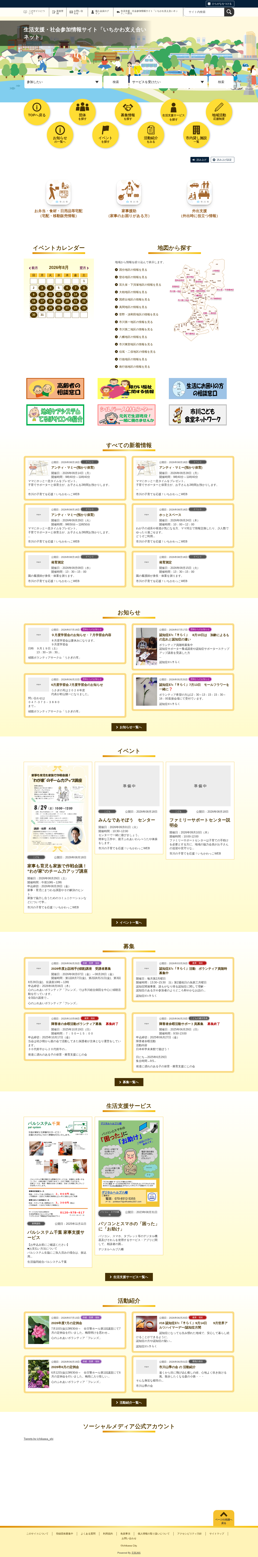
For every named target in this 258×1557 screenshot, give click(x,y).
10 (42, 294)
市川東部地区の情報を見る (136, 344)
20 (67, 301)
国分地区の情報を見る (133, 269)
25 (50, 308)
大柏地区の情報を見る (133, 292)
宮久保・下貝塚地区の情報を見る (140, 284)
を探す (82, 116)
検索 (116, 82)
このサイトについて (37, 12)
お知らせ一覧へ (131, 727)
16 (33, 301)
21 (75, 301)
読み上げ (201, 159)
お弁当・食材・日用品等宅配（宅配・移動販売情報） (58, 213)
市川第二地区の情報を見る (136, 329)
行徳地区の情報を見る (133, 359)
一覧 (196, 139)
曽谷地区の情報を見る (133, 277)
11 (50, 294)
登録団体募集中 (64, 1533)
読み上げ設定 (224, 159)
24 (42, 308)
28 (75, 308)
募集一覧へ (131, 1082)
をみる (151, 139)
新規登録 (60, 12)
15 (83, 294)
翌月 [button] (83, 268)
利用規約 (108, 1533)
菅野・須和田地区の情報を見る (138, 314)
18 (50, 301)
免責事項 (125, 1533)
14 (75, 294)
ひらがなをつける (222, 3)
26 (58, 308)
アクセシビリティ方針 (189, 1533)
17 (42, 301)
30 (33, 314)
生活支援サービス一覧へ (130, 1277)
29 (83, 308)
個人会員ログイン (102, 12)
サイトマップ (216, 1533)
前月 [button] (35, 268)
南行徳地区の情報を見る (134, 366)
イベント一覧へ (131, 922)
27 (67, 308)
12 (58, 294)
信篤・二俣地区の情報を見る (137, 351)
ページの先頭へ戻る (223, 1521)
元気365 (136, 1552)
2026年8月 (59, 267)
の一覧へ (60, 139)
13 (67, 294)
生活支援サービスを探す (173, 117)
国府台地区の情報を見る (134, 299)
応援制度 (219, 116)
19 (58, 301)
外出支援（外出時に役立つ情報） (199, 213)
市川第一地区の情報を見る (136, 321)
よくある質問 (88, 1533)
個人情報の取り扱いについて (154, 1533)
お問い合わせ (78, 12)
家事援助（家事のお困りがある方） (129, 213)
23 (33, 308)
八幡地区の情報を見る (133, 336)
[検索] (229, 12)
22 (83, 301)
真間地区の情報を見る (133, 307)
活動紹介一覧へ (131, 1402)
